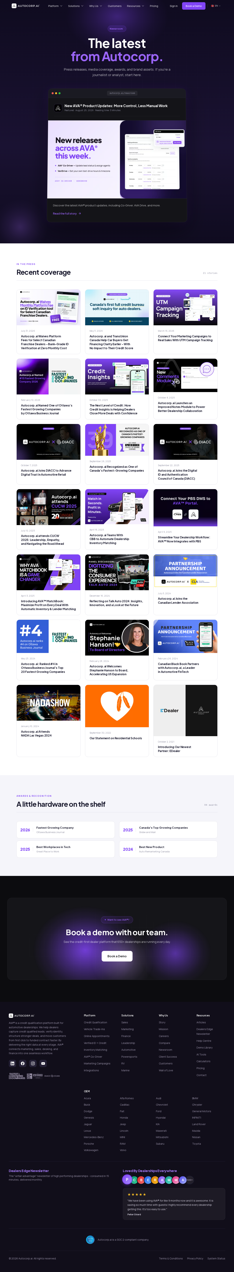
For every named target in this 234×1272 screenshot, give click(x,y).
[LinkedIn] (12, 1063)
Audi (158, 1098)
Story (162, 1022)
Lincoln (124, 1130)
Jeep (123, 1124)
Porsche (89, 1143)
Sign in (174, 6)
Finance (126, 1036)
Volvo (123, 1150)
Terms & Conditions (171, 1258)
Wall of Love (166, 1070)
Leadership (128, 1043)
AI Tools (201, 1054)
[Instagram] (33, 1063)
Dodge (88, 1111)
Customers (115, 6)
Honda (124, 1117)
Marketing (127, 1029)
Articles (201, 1022)
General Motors (201, 1111)
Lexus (87, 1130)
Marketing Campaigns (97, 1063)
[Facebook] (22, 1063)
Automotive (128, 1049)
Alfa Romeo (127, 1098)
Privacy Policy (195, 1258)
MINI (122, 1137)
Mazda (196, 1130)
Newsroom (165, 1049)
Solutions (74, 6)
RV (122, 1063)
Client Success (168, 1056)
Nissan (196, 1137)
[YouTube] (43, 1063)
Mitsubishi (162, 1137)
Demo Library (204, 1047)
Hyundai (161, 1117)
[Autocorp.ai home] (26, 5)
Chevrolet (162, 1104)
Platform (53, 6)
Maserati (161, 1130)
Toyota (196, 1143)
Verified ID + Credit (95, 1043)
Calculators (203, 1061)
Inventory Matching (95, 1049)
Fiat (122, 1111)
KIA (158, 1124)
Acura (87, 1098)
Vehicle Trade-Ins (94, 1029)
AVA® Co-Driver (93, 1056)
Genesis (89, 1117)
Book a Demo (117, 956)
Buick (87, 1104)
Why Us (93, 6)
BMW (195, 1098)
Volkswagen (91, 1150)
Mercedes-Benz (94, 1137)
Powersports (129, 1056)
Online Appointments (97, 1036)
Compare (164, 1043)
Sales (124, 1022)
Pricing (154, 6)
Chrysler (197, 1104)
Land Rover (199, 1124)
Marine (125, 1070)
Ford (158, 1111)
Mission (163, 1029)
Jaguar (88, 1124)
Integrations (91, 1070)
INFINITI (196, 1117)
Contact (202, 1075)
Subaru (160, 1143)
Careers (164, 1036)
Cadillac (124, 1104)
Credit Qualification (95, 1022)
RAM (122, 1143)
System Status (216, 1258)
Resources (133, 6)
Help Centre (204, 1040)
